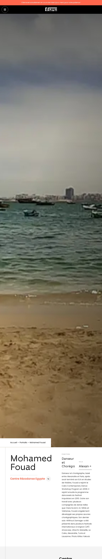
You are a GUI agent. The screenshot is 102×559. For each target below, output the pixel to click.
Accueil (13, 443)
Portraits (23, 443)
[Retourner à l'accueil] (51, 9)
